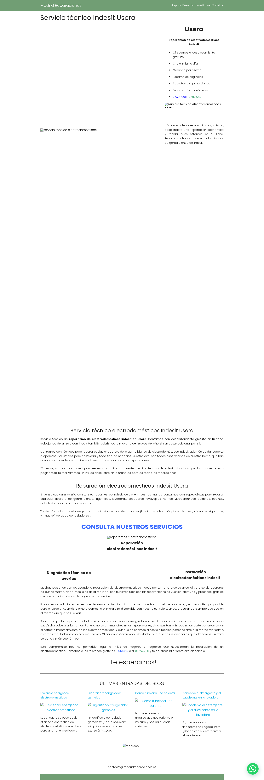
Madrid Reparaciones (60, 5)
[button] (253, 769)
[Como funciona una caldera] (155, 706)
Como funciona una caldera (155, 693)
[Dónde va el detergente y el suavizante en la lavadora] (203, 715)
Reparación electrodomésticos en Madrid (196, 5)
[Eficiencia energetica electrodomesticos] (61, 710)
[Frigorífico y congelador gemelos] (108, 710)
